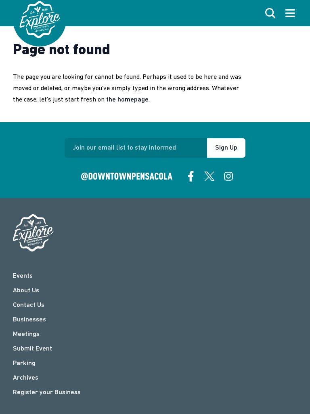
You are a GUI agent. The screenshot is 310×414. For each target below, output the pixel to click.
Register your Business (47, 393)
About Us (26, 291)
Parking (24, 363)
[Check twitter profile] (209, 176)
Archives (25, 378)
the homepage (127, 100)
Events (23, 276)
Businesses (29, 320)
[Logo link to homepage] (39, 19)
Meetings (26, 334)
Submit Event (32, 349)
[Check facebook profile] (191, 176)
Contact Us (28, 305)
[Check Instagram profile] (228, 176)
